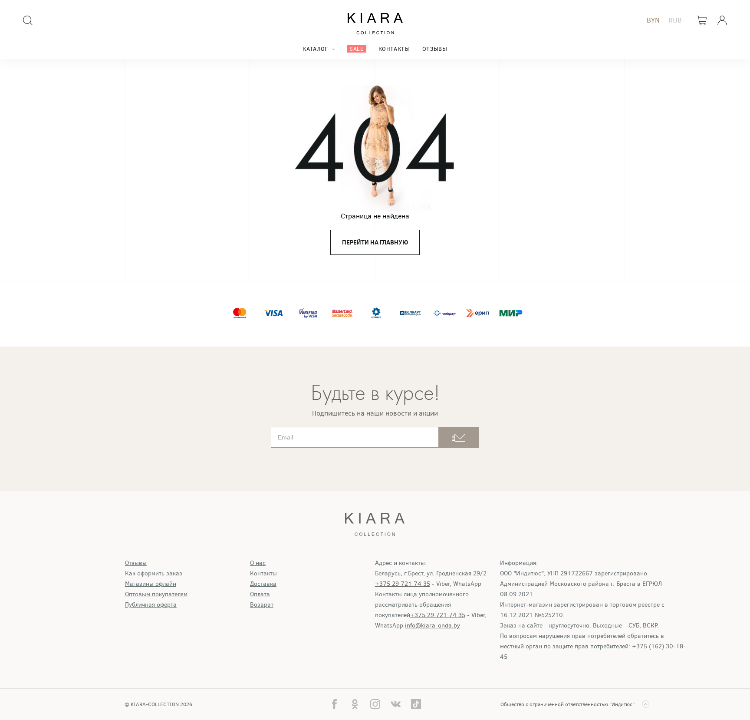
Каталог (315, 49)
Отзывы (434, 49)
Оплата (260, 594)
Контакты (394, 49)
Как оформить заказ (153, 573)
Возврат (261, 605)
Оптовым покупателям (156, 594)
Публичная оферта (151, 605)
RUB (675, 20)
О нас (258, 563)
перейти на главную (375, 242)
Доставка (263, 584)
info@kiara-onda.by (432, 625)
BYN (653, 20)
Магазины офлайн (150, 584)
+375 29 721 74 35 (402, 584)
